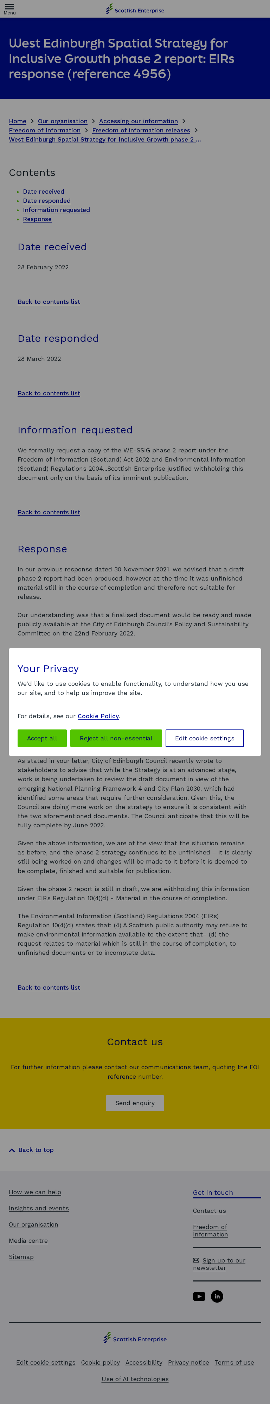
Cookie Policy (98, 716)
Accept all (42, 738)
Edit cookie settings (204, 738)
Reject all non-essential (116, 738)
